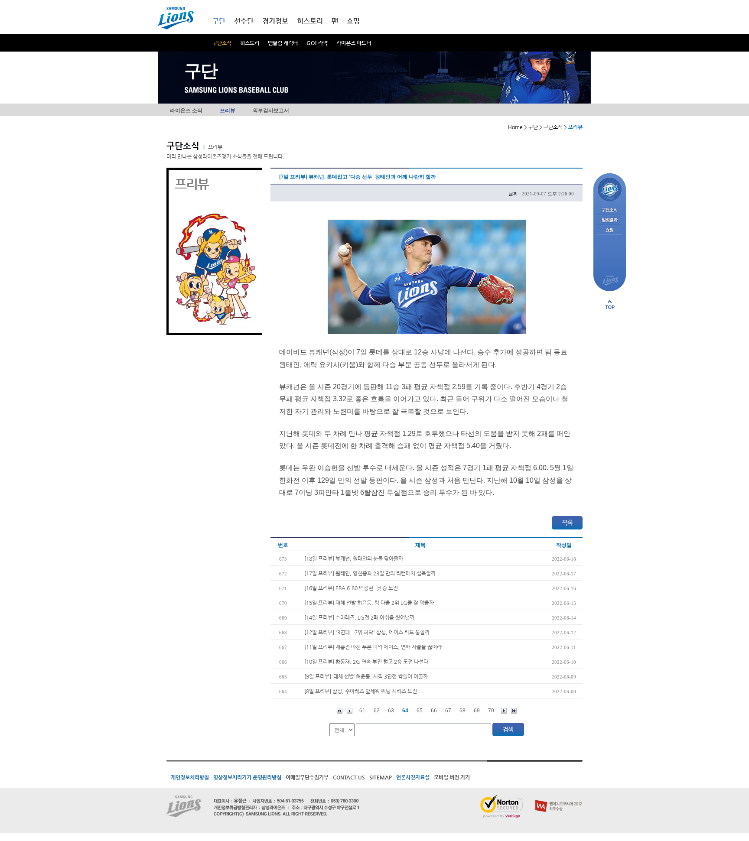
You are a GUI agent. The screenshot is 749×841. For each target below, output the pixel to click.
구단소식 (221, 43)
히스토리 (249, 43)
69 (477, 711)
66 (434, 711)
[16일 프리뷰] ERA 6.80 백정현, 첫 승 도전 (351, 588)
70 (491, 711)
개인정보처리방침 (190, 777)
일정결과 (609, 220)
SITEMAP (380, 777)
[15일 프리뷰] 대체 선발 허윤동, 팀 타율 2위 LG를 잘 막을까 (369, 603)
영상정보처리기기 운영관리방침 (247, 777)
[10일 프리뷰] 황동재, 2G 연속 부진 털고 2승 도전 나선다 (366, 662)
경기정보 (275, 21)
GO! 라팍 (317, 43)
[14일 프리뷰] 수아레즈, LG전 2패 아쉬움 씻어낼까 (359, 617)
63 (391, 711)
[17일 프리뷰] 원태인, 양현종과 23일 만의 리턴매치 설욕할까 (370, 573)
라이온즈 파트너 (353, 43)
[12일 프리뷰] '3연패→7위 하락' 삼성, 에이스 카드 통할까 (367, 632)
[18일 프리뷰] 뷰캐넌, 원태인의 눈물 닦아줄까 (353, 558)
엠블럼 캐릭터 (283, 43)
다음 (504, 711)
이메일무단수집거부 (307, 777)
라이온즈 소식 (186, 110)
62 (377, 711)
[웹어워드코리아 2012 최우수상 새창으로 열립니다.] (559, 798)
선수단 (244, 21)
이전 (350, 711)
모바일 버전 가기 (452, 777)
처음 (340, 711)
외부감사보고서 (271, 110)
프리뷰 (227, 110)
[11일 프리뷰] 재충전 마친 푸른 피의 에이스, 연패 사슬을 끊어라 (373, 647)
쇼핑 (353, 21)
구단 (218, 21)
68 (462, 711)
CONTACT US (349, 777)
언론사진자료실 (413, 777)
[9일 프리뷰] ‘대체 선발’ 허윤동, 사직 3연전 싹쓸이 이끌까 (366, 676)
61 (362, 711)
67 (448, 711)
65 (420, 711)
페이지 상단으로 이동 (610, 304)
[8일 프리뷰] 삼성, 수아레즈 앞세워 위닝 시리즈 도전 (360, 691)
